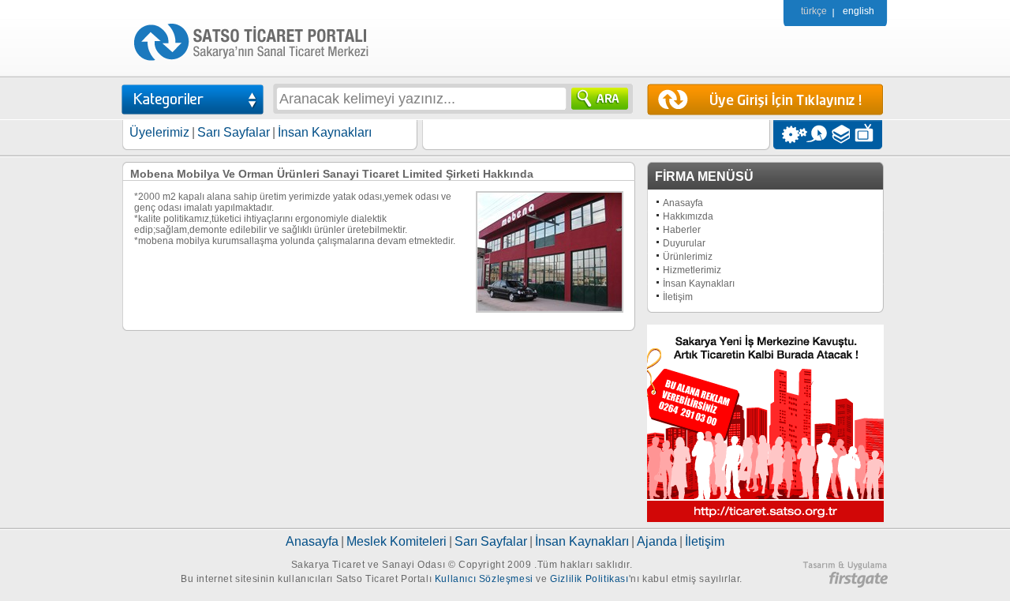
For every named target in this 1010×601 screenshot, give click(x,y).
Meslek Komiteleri (396, 541)
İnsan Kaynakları (325, 132)
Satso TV (868, 134)
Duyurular (684, 243)
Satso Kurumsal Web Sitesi (790, 134)
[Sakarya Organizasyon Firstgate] (845, 584)
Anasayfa (683, 202)
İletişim (678, 296)
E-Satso (816, 134)
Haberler (682, 229)
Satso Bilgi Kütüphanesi (842, 134)
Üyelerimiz (159, 132)
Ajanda (657, 541)
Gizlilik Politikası (589, 578)
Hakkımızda (688, 216)
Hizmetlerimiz (692, 270)
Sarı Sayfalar (233, 132)
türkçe (814, 11)
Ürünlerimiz (688, 256)
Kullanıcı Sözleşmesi (484, 578)
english (858, 11)
